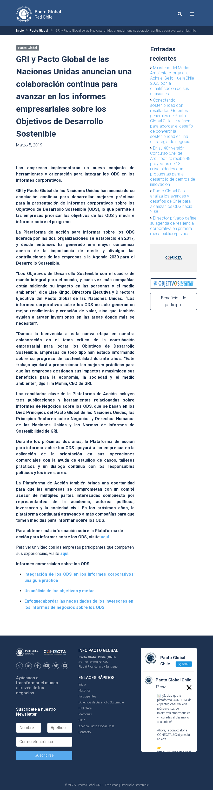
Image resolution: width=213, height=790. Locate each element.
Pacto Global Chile (173, 680)
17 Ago (160, 686)
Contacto (84, 732)
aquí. (105, 536)
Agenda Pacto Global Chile (96, 726)
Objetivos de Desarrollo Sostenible (101, 702)
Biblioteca (85, 708)
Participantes (87, 696)
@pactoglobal (166, 704)
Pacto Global (39, 30)
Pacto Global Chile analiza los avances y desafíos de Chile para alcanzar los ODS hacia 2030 (171, 201)
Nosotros (84, 690)
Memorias (85, 714)
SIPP (81, 720)
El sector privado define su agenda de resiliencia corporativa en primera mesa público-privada (173, 226)
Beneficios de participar (173, 301)
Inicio (20, 30)
